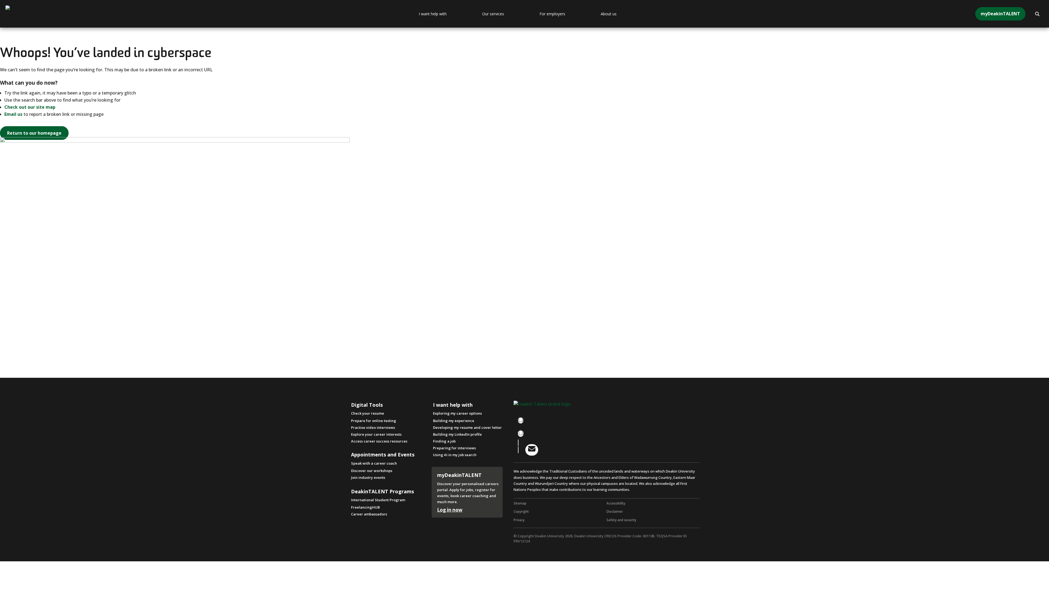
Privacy (519, 520)
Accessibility (615, 503)
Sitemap (520, 503)
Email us (13, 114)
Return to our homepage (34, 133)
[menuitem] (446, 14)
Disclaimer (614, 511)
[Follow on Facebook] (520, 420)
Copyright (521, 511)
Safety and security (621, 520)
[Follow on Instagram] (520, 433)
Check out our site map (29, 107)
